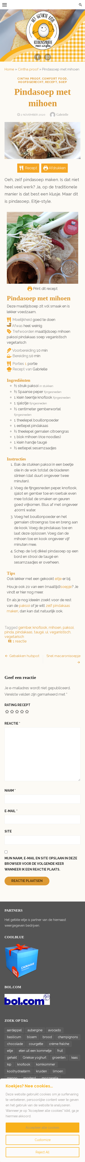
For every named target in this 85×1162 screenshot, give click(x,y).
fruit (60, 1051)
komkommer (45, 1064)
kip (9, 1064)
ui (46, 632)
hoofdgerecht (31, 82)
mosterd (29, 1078)
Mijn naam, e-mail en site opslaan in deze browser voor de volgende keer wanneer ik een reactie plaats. (41, 863)
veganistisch (60, 632)
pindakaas (23, 632)
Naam (10, 790)
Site (8, 831)
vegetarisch (14, 636)
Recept (30, 168)
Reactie (12, 723)
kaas (74, 1057)
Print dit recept (45, 288)
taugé (39, 632)
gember (24, 627)
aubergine (35, 1030)
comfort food (54, 78)
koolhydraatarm (18, 1071)
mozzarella (50, 1078)
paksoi (24, 605)
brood (47, 1037)
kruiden (41, 1071)
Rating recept (17, 705)
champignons (68, 1037)
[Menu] (4, 4)
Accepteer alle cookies (42, 1127)
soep (63, 82)
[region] (42, 1120)
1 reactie (20, 641)
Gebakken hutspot (24, 656)
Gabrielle (62, 114)
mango (12, 1078)
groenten (59, 1057)
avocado (54, 1030)
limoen (58, 1071)
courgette (36, 1044)
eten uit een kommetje (35, 1051)
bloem (32, 1037)
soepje (66, 587)
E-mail (11, 811)
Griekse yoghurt (34, 1057)
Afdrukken (57, 168)
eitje (58, 579)
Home (9, 69)
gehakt (12, 1057)
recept (51, 82)
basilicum (14, 1037)
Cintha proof (28, 69)
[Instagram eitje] (47, 57)
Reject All (42, 1152)
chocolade (15, 1044)
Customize (43, 1140)
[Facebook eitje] (37, 57)
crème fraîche (59, 1044)
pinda (9, 632)
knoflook (40, 627)
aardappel (14, 1030)
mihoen (55, 627)
